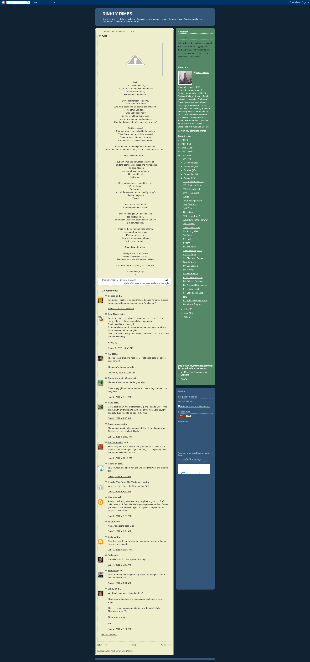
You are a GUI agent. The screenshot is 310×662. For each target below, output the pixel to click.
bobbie (111, 296)
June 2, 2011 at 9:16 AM (119, 418)
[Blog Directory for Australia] (184, 416)
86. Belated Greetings (193, 281)
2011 (184, 148)
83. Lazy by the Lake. (193, 293)
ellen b (111, 522)
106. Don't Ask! (190, 204)
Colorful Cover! (190, 262)
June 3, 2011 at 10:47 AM (120, 550)
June (186, 313)
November (189, 166)
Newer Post (102, 645)
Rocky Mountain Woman (120, 378)
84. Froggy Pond (191, 289)
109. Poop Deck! (191, 193)
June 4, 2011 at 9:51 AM (119, 629)
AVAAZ (184, 379)
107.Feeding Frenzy (192, 201)
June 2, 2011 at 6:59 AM (119, 397)
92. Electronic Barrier (193, 258)
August (187, 178)
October (188, 170)
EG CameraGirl (115, 442)
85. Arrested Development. (195, 285)
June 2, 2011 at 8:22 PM (119, 492)
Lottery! (186, 243)
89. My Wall (188, 270)
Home (135, 645)
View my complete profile (193, 131)
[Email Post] (166, 280)
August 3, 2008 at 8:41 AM (120, 348)
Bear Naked (113, 314)
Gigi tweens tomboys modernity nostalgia (149, 283)
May (186, 317)
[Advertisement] (192, 489)
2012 (184, 144)
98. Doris (187, 235)
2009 (184, 155)
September (189, 174)
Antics (186, 197)
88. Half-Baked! (190, 274)
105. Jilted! (188, 208)
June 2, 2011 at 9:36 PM (119, 516)
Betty (110, 537)
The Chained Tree (191, 227)
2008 (184, 159)
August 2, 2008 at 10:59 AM (121, 308)
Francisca (113, 571)
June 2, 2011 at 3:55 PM (119, 476)
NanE (110, 403)
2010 (184, 152)
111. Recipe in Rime (192, 185)
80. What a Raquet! (192, 304)
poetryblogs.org (185, 401)
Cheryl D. (112, 464)
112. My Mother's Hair (193, 181)
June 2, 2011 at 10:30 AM (120, 437)
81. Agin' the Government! (195, 300)
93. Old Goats (189, 254)
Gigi (185, 296)
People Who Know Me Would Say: (125, 482)
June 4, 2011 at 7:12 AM (119, 583)
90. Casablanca (190, 266)
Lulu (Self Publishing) (191, 459)
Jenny (111, 589)
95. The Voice (189, 247)
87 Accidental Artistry (193, 277)
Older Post (166, 645)
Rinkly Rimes (202, 72)
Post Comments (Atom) (121, 651)
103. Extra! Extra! (191, 216)
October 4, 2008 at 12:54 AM (121, 373)
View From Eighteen (192, 251)
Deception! (188, 212)
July (186, 309)
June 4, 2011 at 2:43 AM (119, 565)
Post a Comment (109, 635)
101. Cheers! (189, 224)
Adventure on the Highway (195, 220)
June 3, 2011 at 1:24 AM (119, 531)
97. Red (187, 239)
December (189, 163)
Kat (109, 354)
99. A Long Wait (190, 231)
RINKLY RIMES (117, 13)
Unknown (112, 497)
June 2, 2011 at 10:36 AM (120, 458)
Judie (111, 555)
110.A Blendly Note (192, 189)
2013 (184, 140)
